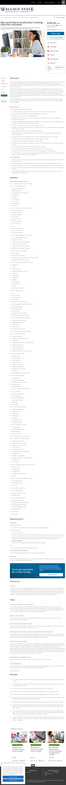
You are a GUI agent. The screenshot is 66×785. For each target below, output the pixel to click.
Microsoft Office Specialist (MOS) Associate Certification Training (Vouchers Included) (55, 751)
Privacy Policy (42, 781)
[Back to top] (33, 770)
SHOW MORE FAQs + (15, 670)
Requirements (4, 83)
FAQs (2, 89)
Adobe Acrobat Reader (17, 540)
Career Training (28, 772)
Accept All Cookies (13, 777)
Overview (3, 78)
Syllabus (3, 80)
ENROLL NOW (55, 33)
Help (46, 775)
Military (46, 772)
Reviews (3, 92)
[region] (13, 773)
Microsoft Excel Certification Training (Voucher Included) (37, 749)
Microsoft (14, 17)
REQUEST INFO (59, 67)
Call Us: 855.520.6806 (59, 17)
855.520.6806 (4, 101)
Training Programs (7, 17)
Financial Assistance (49, 773)
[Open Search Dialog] (63, 2)
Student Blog (55, 772)
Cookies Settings (13, 780)
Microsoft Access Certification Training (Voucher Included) (18, 749)
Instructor (3, 86)
